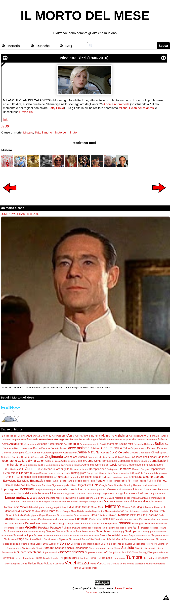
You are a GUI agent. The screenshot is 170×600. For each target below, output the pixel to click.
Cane (28, 452)
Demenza (125, 469)
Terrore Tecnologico (24, 558)
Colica (118, 457)
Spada (96, 543)
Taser (135, 552)
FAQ (68, 46)
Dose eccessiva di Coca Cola (128, 473)
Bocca (37, 448)
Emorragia (61, 476)
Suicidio (127, 548)
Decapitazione (97, 468)
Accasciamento (42, 435)
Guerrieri (118, 485)
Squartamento (13, 548)
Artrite (132, 439)
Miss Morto (75, 507)
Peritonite (107, 518)
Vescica (101, 563)
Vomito (130, 563)
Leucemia (130, 493)
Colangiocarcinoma (75, 456)
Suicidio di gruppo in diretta (149, 548)
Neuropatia (111, 511)
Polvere (149, 523)
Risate (154, 527)
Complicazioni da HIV (34, 465)
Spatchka (105, 543)
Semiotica (94, 535)
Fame (55, 480)
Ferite (109, 480)
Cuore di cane (44, 468)
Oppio (42, 515)
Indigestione (41, 489)
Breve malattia (77, 448)
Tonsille (54, 558)
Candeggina (18, 452)
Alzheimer (121, 435)
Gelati (17, 485)
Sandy (42, 531)
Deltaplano (112, 469)
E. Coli (17, 477)
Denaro (136, 469)
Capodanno (56, 452)
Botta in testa (58, 448)
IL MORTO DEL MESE (85, 15)
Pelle (98, 519)
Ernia (125, 477)
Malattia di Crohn (17, 501)
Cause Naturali (88, 452)
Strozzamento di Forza (101, 548)
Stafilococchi (28, 548)
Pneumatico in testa (91, 523)
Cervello (123, 452)
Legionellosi (108, 493)
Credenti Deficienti (137, 464)
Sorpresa (75, 543)
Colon (40, 460)
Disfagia (34, 473)
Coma (89, 460)
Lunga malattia (17, 497)
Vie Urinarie (113, 563)
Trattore (84, 558)
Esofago (159, 476)
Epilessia (106, 477)
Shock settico (51, 539)
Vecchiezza (77, 562)
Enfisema (86, 476)
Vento (93, 563)
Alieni (97, 435)
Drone (9, 476)
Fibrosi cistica (120, 480)
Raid (104, 527)
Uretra (24, 563)
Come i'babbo (141, 461)
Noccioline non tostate (136, 511)
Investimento (152, 489)
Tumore (134, 557)
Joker (52, 493)
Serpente (156, 535)
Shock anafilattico (34, 539)
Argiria (94, 439)
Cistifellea (6, 457)
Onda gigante (31, 515)
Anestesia (32, 439)
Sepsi (132, 535)
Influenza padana (96, 489)
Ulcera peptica (12, 563)
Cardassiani (69, 452)
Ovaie (112, 514)
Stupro (117, 548)
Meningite (148, 501)
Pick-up (48, 523)
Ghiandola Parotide (41, 485)
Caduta (107, 448)
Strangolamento (64, 547)
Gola (95, 485)
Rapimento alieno (116, 527)
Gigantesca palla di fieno (64, 485)
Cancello (6, 452)
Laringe (97, 493)
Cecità (113, 452)
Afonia (70, 435)
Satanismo (81, 531)
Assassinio (16, 443)
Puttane (76, 527)
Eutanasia (36, 480)
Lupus (33, 497)
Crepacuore (156, 464)
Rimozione (145, 527)
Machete (50, 497)
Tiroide (46, 558)
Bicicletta (8, 448)
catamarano (158, 563)
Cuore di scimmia (79, 469)
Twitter (150, 558)
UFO (157, 558)
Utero (40, 563)
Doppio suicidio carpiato (99, 473)
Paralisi (34, 519)
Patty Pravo (56, 108)
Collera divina (27, 460)
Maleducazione (59, 501)
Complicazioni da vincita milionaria (64, 465)
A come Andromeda (116, 104)
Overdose (123, 515)
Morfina (36, 511)
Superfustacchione (29, 552)
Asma (5, 443)
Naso (74, 511)
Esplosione (9, 480)
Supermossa (49, 552)
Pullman (67, 527)
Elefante (26, 476)
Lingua (153, 493)
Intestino (138, 489)
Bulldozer (95, 448)
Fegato (100, 480)
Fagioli (47, 480)
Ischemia (43, 493)
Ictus (161, 485)
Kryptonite (70, 493)
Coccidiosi (26, 457)
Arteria (102, 439)
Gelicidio (25, 485)
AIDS (29, 435)
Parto (92, 519)
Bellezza (161, 444)
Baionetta (139, 444)
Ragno (97, 527)
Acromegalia (58, 435)
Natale (80, 511)
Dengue (145, 469)
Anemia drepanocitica (14, 439)
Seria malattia (143, 535)
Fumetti (162, 480)
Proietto (31, 527)
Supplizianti (115, 552)
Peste (22, 523)
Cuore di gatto (61, 468)
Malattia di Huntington (38, 501)
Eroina (133, 476)
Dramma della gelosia (155, 473)
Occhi (162, 511)
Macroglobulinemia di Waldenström (74, 497)
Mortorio (13, 46)
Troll (98, 558)
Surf (124, 552)
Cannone (37, 452)
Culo (21, 469)
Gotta (110, 485)
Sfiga (20, 539)
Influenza (80, 489)
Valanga (49, 563)
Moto (52, 511)
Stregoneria (81, 547)
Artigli (125, 439)
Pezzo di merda (34, 523)
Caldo (126, 448)
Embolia (48, 476)
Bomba (45, 448)
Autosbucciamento (89, 444)
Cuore (30, 469)
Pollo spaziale (109, 523)
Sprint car (163, 543)
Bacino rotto (126, 443)
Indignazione (55, 489)
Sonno (64, 543)
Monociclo (160, 507)
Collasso (126, 457)
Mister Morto (97, 507)
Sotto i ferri (86, 543)
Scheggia (148, 531)
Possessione (160, 523)
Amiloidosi (134, 435)
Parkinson (81, 518)
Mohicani (150, 507)
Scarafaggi (118, 531)
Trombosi (107, 557)
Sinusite (23, 543)
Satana (70, 531)
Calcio (118, 448)
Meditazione (122, 501)
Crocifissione (12, 469)
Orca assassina (65, 515)
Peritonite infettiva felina (125, 519)
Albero (78, 435)
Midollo (24, 507)
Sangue (50, 531)
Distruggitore (78, 472)
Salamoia (33, 531)
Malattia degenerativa (126, 497)
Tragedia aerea (69, 557)
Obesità (153, 511)
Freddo (142, 480)
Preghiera (9, 527)
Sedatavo (58, 535)
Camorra (162, 448)
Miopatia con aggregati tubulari (51, 507)
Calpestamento (138, 448)
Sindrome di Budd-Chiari (81, 539)
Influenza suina (115, 489)
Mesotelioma (11, 507)
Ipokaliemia (11, 493)
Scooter (38, 535)
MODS (41, 497)
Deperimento (157, 468)
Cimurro (134, 452)
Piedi (55, 523)
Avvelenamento (109, 443)
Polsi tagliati (138, 523)
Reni (136, 527)
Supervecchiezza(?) (96, 552)
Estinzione (23, 480)
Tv (145, 558)
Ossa (94, 514)
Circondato (144, 452)
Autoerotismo (55, 443)
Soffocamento (50, 543)
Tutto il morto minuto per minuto (56, 132)
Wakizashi (140, 563)
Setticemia (10, 539)
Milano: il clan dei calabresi (136, 108)
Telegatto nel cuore (158, 552)
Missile (86, 507)
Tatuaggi (143, 552)
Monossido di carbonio (18, 511)
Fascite (62, 480)
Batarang (149, 444)
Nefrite (88, 511)
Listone (161, 493)
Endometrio (74, 477)
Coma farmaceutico (105, 460)
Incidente (26, 489)
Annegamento (63, 439)
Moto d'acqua (63, 511)
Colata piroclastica (97, 457)
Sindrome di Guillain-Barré (109, 539)
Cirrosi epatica (159, 452)
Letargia (119, 493)
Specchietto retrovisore (145, 543)
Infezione (68, 489)
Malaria (110, 497)
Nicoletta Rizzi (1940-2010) (84, 58)
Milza (32, 507)
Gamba (9, 485)
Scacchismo (104, 531)
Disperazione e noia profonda (54, 473)
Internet (128, 489)
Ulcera (164, 557)
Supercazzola (9, 552)
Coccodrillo (38, 457)
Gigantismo (84, 485)
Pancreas (8, 518)
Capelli (46, 452)
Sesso (166, 535)
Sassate (61, 531)
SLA (6, 531)
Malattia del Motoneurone (151, 497)
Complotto (88, 464)
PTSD (133, 515)
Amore (144, 435)
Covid (114, 464)
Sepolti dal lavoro (117, 535)
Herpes (137, 485)
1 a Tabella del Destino (14, 435)
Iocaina (165, 489)
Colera (111, 457)
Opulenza (51, 515)
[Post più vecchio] (159, 195)
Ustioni (32, 563)
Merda (158, 501)
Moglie (141, 507)
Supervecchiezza (70, 552)
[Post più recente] (9, 195)
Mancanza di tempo (77, 501)
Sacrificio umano (19, 531)
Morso (44, 511)
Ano (76, 439)
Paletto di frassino (147, 514)
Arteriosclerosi (114, 439)
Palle (161, 515)
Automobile (71, 443)
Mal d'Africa (99, 497)
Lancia (88, 493)
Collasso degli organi (144, 456)
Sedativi (68, 535)
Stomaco (48, 548)
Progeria (19, 527)
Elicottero (37, 476)
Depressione (10, 472)
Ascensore (151, 439)
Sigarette (63, 539)
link (5, 119)
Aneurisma (46, 439)
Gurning (128, 485)
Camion (151, 448)
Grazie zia (26, 112)
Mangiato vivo (96, 501)
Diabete (24, 473)
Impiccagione (9, 489)
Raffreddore (87, 527)
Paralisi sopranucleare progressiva (56, 519)
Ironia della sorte (28, 493)
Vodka (123, 563)
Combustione (125, 460)
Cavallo (105, 452)
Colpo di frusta (53, 461)
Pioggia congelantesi (69, 523)
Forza (135, 480)
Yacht (149, 563)
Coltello (80, 460)
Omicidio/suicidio (15, 515)
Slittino (31, 543)
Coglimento (54, 457)
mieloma (79, 567)
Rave (129, 527)
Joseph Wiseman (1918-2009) (20, 213)
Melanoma (135, 501)
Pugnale (55, 527)
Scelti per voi (133, 531)
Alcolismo (88, 435)
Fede (92, 480)
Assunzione (30, 444)
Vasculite (59, 563)
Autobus (42, 443)
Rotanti (162, 527)
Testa (39, 557)
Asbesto (141, 439)
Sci (155, 531)
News (120, 511)
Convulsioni (102, 464)
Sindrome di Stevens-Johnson (139, 539)
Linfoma (143, 493)
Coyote (122, 465)
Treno (92, 557)
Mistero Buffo (129, 507)
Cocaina (16, 457)
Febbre (85, 480)
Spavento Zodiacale (121, 543)
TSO (129, 552)
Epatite (97, 476)
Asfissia (162, 439)
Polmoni (124, 523)
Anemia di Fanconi (158, 435)
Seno (103, 535)
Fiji (129, 480)
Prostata (43, 527)
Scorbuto (48, 535)
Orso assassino (82, 515)
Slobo (39, 543)
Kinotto (60, 493)
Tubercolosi (119, 558)
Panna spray (22, 519)
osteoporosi (90, 567)
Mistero (28, 132)
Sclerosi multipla (23, 535)
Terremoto (8, 557)
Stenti (39, 548)
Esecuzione (145, 476)
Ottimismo (103, 515)
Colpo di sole (68, 461)
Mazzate (109, 501)
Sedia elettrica (80, 535)
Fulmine (152, 480)
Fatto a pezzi (74, 480)
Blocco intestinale (23, 448)
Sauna (92, 531)
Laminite (80, 493)
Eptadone (117, 477)
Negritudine (98, 511)
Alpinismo (107, 435)
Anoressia (84, 439)
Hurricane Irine (149, 485)
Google (103, 485)
